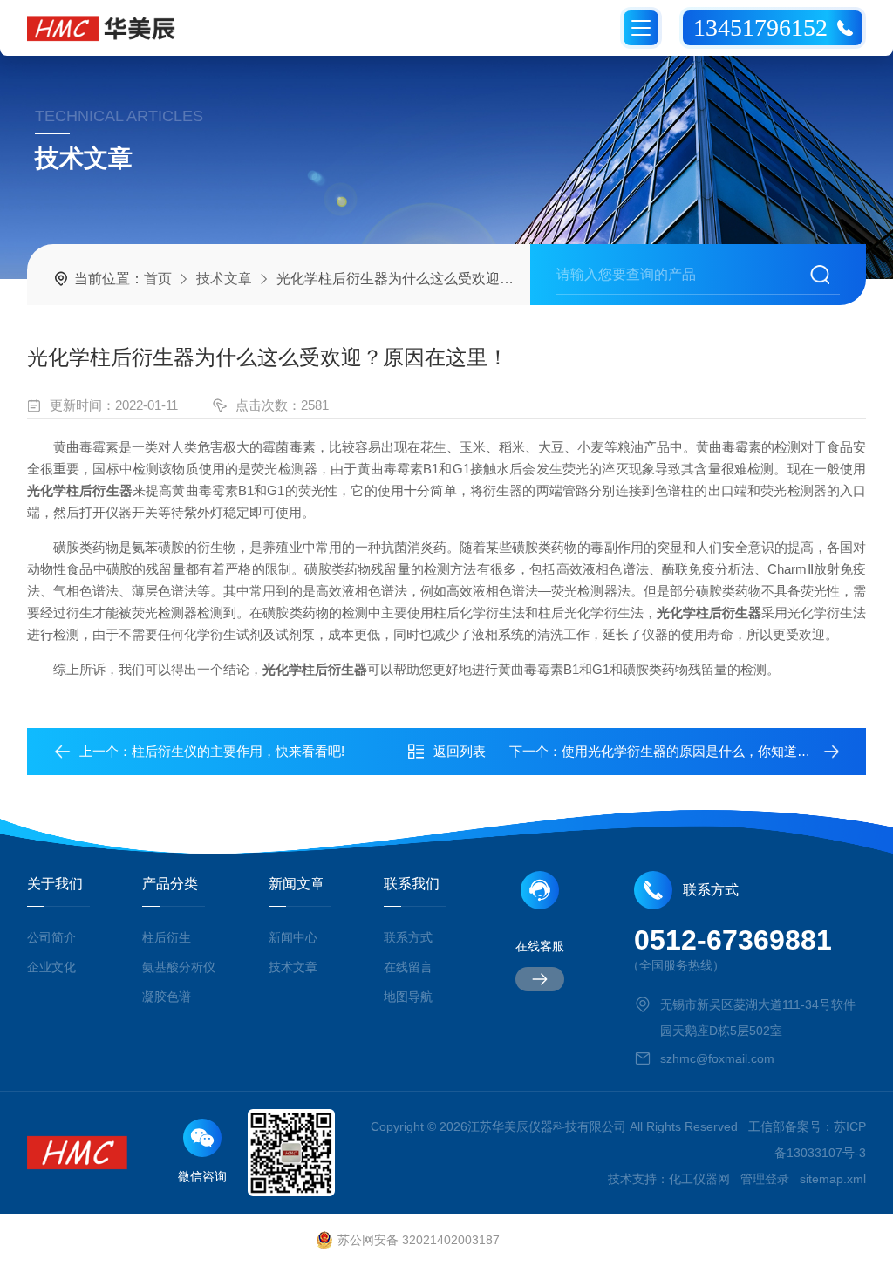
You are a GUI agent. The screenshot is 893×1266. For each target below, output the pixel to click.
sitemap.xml (833, 1179)
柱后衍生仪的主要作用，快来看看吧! (238, 751)
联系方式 (408, 937)
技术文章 (224, 278)
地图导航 (408, 997)
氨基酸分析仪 (178, 967)
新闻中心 (293, 937)
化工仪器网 (699, 1179)
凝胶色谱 (166, 997)
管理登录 (764, 1179)
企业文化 (51, 967)
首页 (158, 278)
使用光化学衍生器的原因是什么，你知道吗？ (692, 751)
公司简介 (51, 937)
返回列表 (459, 751)
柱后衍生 (166, 937)
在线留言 (408, 967)
